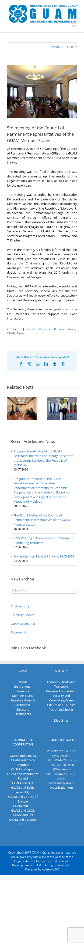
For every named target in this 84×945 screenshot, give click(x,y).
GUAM (11, 333)
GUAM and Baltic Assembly (22, 789)
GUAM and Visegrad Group (23, 821)
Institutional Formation (22, 688)
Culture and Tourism (61, 705)
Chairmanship (20, 606)
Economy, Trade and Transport (61, 684)
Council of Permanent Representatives (50, 329)
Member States (22, 695)
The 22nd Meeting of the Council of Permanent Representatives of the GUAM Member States (42, 520)
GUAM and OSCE (22, 810)
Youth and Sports (61, 709)
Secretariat (22, 705)
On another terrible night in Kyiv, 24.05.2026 (44, 556)
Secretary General (23, 615)
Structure (22, 709)
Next (70, 47)
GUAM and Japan (23, 769)
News (20, 333)
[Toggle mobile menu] (74, 25)
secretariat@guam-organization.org (61, 785)
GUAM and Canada (23, 755)
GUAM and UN (23, 815)
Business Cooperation (61, 691)
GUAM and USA (22, 783)
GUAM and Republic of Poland (22, 776)
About (22, 682)
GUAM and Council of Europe (23, 798)
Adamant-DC (50, 869)
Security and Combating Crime (61, 697)
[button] (10, 408)
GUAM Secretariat (23, 623)
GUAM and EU (22, 806)
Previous (57, 47)
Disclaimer (61, 720)
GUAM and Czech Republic (23, 762)
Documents (19, 632)
